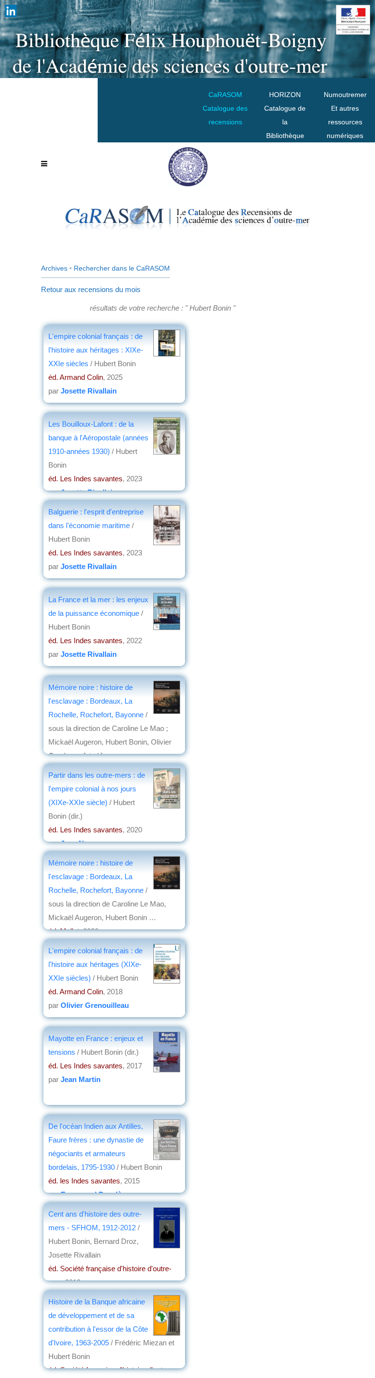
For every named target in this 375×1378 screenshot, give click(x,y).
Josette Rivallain (89, 391)
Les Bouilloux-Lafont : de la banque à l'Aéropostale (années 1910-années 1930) (98, 437)
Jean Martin (81, 1079)
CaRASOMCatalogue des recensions (225, 108)
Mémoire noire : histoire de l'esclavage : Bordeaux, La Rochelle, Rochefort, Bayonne (96, 701)
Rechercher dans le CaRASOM (122, 268)
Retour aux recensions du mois (91, 289)
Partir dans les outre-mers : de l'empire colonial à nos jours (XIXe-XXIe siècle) (96, 789)
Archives (54, 268)
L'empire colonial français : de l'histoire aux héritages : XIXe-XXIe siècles (95, 350)
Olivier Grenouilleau (95, 1005)
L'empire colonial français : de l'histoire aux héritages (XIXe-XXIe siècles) (95, 964)
